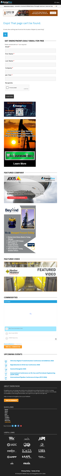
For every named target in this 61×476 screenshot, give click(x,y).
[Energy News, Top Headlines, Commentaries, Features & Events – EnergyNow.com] (6, 2)
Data (6, 412)
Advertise (7, 420)
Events (6, 416)
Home (6, 409)
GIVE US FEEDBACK (11, 400)
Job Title (8, 75)
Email (7, 47)
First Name (9, 54)
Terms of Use (35, 471)
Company (9, 68)
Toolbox (7, 417)
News (6, 411)
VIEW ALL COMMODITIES (13, 347)
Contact (7, 419)
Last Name (9, 61)
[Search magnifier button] (5, 34)
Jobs (6, 414)
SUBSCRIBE (8, 422)
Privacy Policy (25, 471)
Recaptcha (9, 83)
